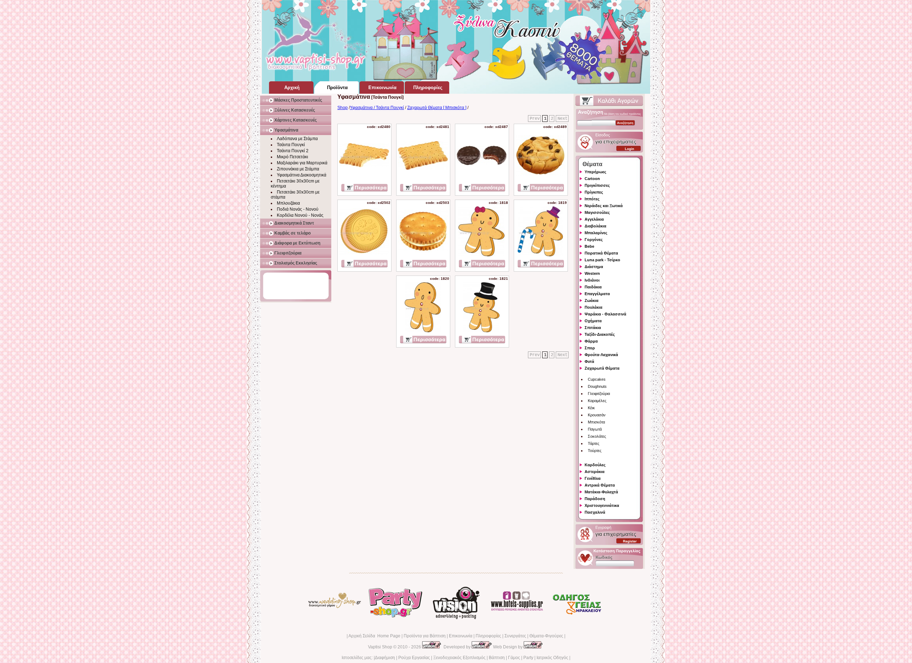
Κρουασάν (597, 415)
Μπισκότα (596, 422)
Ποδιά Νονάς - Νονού (297, 209)
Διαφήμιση (385, 657)
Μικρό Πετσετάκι (292, 156)
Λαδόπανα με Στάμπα (297, 138)
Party (528, 657)
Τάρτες (593, 443)
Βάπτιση (497, 657)
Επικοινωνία (460, 635)
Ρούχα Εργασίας (414, 657)
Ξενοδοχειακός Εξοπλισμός (459, 657)
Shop (342, 107)
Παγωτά (595, 429)
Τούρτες (594, 450)
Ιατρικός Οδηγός (552, 657)
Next (563, 118)
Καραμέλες (597, 401)
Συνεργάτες (515, 635)
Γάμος (514, 657)
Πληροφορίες (488, 635)
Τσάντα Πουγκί (291, 144)
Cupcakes (597, 379)
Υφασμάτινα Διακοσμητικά (301, 175)
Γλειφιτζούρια (599, 393)
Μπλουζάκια (288, 203)
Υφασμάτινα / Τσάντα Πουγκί (377, 107)
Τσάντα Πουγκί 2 (293, 150)
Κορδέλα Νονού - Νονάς (300, 215)
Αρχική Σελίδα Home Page (374, 635)
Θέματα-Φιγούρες (546, 635)
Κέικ (591, 408)
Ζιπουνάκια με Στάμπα (298, 168)
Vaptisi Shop (380, 646)
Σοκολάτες (597, 436)
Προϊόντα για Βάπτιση (425, 635)
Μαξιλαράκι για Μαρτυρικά (302, 162)
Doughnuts (597, 386)
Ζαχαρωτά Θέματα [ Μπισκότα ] (436, 107)
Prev (535, 118)
